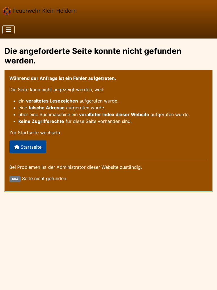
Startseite (30, 147)
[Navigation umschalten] (8, 29)
